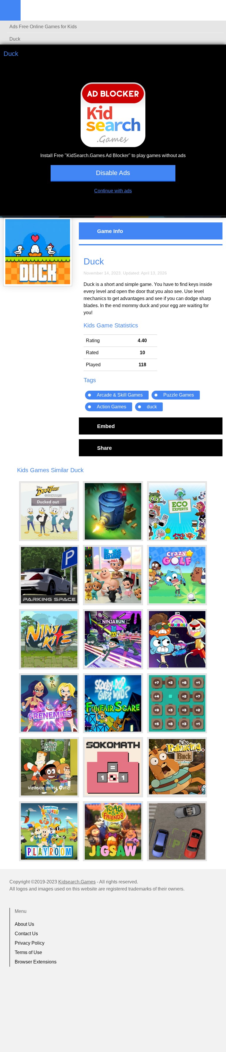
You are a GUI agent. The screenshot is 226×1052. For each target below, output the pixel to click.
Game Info (110, 231)
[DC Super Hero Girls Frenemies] (49, 703)
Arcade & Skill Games (120, 394)
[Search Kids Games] (216, 10)
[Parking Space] (49, 575)
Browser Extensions (35, 961)
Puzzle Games (178, 394)
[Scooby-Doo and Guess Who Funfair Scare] (113, 703)
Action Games (111, 406)
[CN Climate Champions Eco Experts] (177, 511)
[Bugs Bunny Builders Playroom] (49, 831)
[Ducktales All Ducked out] (49, 511)
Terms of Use (28, 952)
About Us (24, 924)
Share (104, 448)
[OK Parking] (177, 831)
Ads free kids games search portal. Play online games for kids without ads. (57, 10)
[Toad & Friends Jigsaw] (113, 831)
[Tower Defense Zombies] (113, 511)
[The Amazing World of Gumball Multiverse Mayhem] (177, 639)
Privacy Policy (29, 943)
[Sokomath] (113, 767)
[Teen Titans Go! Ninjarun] (113, 639)
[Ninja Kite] (49, 639)
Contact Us (26, 933)
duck (152, 406)
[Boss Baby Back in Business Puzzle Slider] (113, 575)
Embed (106, 426)
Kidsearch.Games (77, 881)
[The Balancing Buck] (177, 767)
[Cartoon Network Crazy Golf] (177, 575)
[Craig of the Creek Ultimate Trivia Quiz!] (49, 767)
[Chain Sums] (177, 703)
